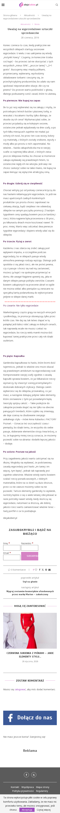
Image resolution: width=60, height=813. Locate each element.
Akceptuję (27, 809)
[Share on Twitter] (43, 569)
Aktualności (29, 15)
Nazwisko (27, 543)
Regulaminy (42, 790)
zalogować (20, 689)
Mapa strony (42, 787)
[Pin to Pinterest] (46, 569)
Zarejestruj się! (37, 736)
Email (7, 552)
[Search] (56, 4)
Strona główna (10, 15)
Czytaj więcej (44, 810)
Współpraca (27, 787)
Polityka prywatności (23, 790)
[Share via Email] (49, 569)
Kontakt (15, 787)
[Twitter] (33, 774)
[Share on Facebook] (39, 569)
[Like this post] (36, 569)
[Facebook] (26, 774)
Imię (6, 543)
